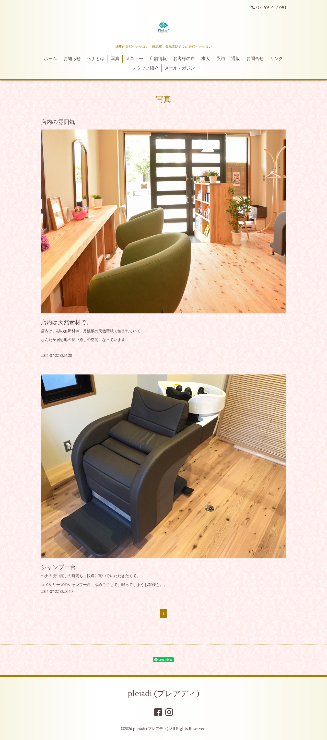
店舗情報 (158, 59)
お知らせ (72, 59)
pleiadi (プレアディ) (163, 694)
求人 (205, 59)
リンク (276, 59)
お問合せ (255, 59)
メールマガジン (180, 68)
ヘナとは (95, 59)
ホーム (50, 59)
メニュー (134, 59)
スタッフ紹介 (145, 68)
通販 (235, 59)
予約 (220, 59)
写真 (115, 59)
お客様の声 (184, 59)
